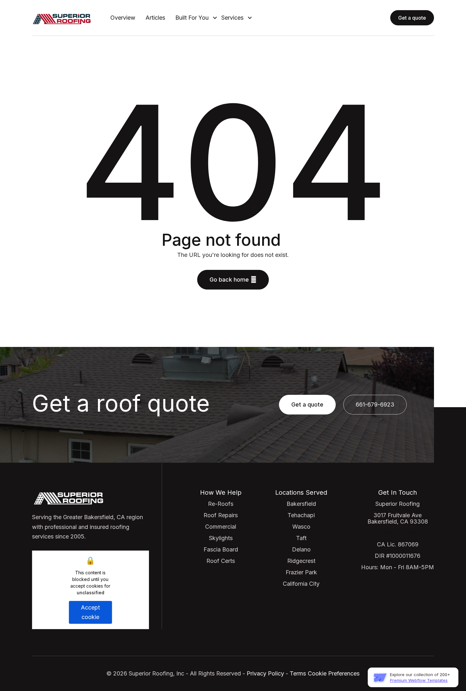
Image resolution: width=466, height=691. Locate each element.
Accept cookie (90, 612)
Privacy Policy (264, 673)
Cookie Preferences (333, 673)
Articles (155, 18)
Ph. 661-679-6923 (397, 533)
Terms (298, 673)
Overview (122, 18)
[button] (193, 18)
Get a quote (412, 18)
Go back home (233, 279)
